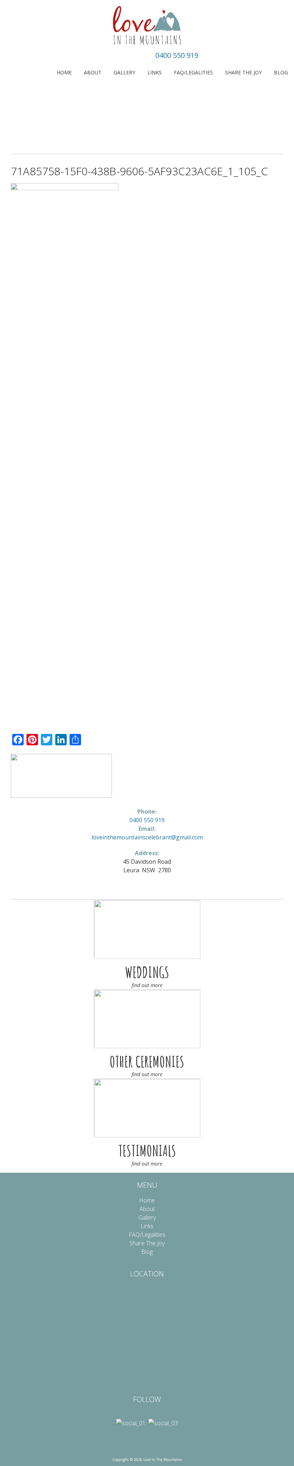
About (92, 72)
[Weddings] (147, 929)
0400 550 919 (176, 55)
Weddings (147, 972)
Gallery (124, 72)
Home (64, 72)
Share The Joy (243, 72)
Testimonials (147, 1150)
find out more (147, 985)
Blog (281, 72)
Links (154, 72)
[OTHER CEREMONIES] (147, 1019)
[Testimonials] (147, 1108)
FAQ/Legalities (193, 72)
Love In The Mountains (147, 25)
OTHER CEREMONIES (147, 1061)
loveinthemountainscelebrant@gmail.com (147, 837)
